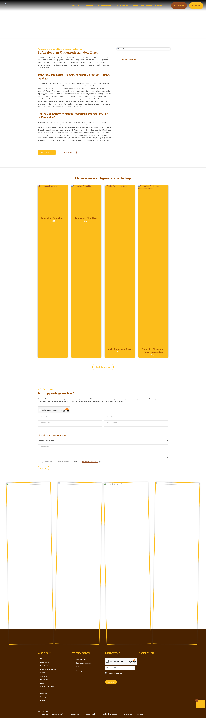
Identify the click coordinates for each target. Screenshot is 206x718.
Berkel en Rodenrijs (47, 666)
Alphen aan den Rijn (47, 686)
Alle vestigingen (67, 152)
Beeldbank (140, 714)
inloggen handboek (91, 714)
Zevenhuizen (44, 690)
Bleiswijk (43, 659)
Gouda (42, 673)
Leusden (43, 700)
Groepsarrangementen (83, 663)
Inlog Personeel (126, 714)
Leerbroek (43, 693)
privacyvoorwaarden (90, 462)
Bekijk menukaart (47, 152)
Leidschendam (45, 662)
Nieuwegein (44, 697)
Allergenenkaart (74, 714)
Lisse (42, 683)
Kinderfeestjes (81, 659)
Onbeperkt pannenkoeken (85, 667)
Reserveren (179, 6)
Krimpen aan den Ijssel (48, 669)
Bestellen (196, 6)
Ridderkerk (44, 679)
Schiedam (43, 676)
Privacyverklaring (58, 714)
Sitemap (45, 714)
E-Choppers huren (82, 671)
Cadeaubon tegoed (110, 714)
